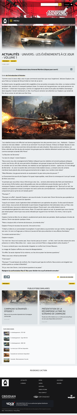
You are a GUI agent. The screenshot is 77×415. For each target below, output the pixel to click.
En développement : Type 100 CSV (19, 337)
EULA (3, 410)
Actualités (10, 54)
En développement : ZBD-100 (18, 343)
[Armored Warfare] (56, 13)
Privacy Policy (17, 410)
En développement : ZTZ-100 (18, 332)
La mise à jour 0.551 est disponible (19, 348)
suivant (13, 61)
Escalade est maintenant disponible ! (20, 353)
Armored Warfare (5, 382)
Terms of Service (9, 410)
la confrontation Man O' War (19, 270)
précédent (6, 61)
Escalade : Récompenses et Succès (19, 359)
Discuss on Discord (66, 277)
